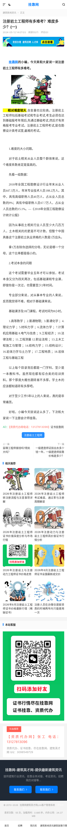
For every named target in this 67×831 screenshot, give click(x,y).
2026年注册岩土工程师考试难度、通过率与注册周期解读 (49, 497)
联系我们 (20, 789)
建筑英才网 (32, 805)
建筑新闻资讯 (9, 12)
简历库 (33, 825)
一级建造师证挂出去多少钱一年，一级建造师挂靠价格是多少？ (50, 451)
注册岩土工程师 (33, 435)
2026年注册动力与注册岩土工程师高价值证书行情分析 (49, 535)
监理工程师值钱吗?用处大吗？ (16, 449)
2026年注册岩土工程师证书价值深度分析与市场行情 (18, 535)
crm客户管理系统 (46, 805)
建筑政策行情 (60, 825)
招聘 (20, 825)
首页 (6, 825)
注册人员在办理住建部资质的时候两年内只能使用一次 (49, 608)
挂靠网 (33, 5)
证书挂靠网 (57, 426)
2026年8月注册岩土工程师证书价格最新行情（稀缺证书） (18, 608)
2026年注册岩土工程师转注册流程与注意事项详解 (18, 497)
